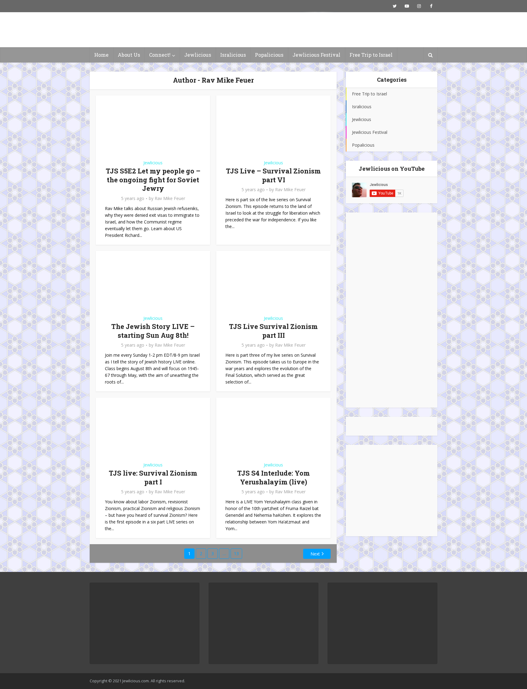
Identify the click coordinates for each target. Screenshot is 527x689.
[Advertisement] (391, 310)
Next (315, 554)
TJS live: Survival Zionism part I (153, 477)
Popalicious (269, 55)
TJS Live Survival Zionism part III (273, 331)
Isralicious (233, 55)
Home (101, 55)
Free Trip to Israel (371, 55)
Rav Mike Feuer (170, 198)
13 (236, 553)
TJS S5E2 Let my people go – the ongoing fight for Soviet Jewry (153, 179)
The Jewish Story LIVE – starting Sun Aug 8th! (153, 331)
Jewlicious (197, 55)
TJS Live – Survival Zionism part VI (273, 175)
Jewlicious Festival (316, 55)
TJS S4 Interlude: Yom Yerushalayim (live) (273, 477)
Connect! (159, 55)
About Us (129, 55)
